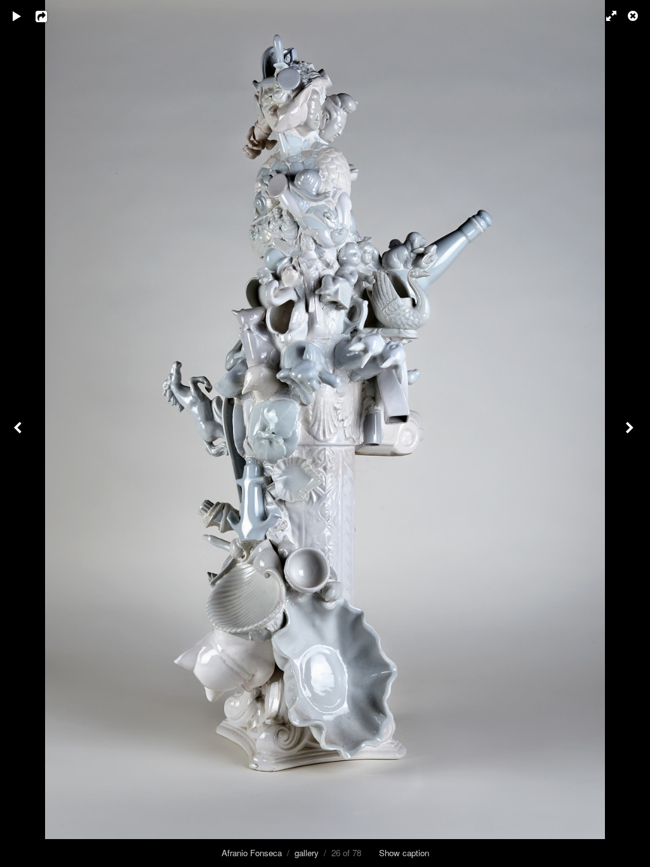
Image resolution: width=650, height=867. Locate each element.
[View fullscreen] (605, 16)
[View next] (631, 433)
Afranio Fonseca (252, 853)
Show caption (404, 853)
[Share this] (50, 16)
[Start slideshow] (17, 16)
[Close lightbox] (634, 16)
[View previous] (19, 433)
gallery (307, 853)
